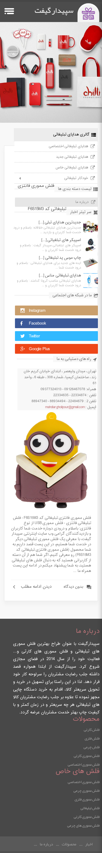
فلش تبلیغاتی (90, 808)
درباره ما (82, 202)
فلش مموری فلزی (87, 799)
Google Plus (39, 349)
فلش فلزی (92, 738)
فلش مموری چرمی (86, 790)
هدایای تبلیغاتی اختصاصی (68, 146)
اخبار (88, 844)
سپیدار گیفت (54, 10)
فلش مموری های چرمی (83, 825)
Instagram (37, 311)
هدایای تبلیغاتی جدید (72, 157)
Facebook (37, 323)
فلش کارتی (92, 729)
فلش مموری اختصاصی (84, 764)
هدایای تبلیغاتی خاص (71, 168)
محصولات (69, 844)
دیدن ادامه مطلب (36, 587)
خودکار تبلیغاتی (76, 178)
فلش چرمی (92, 747)
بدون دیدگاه (73, 587)
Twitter (34, 336)
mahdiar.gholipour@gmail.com (65, 407)
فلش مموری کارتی (87, 755)
